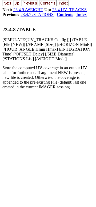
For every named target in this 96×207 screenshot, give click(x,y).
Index (81, 14)
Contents (65, 14)
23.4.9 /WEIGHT (28, 9)
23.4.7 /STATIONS (37, 14)
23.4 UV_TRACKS (69, 9)
